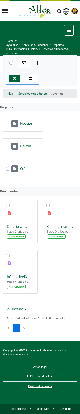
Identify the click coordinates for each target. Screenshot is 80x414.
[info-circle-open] (14, 78)
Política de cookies (40, 386)
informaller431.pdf (20, 277)
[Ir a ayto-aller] (35, 11)
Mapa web (42, 408)
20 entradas (18, 309)
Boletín (25, 146)
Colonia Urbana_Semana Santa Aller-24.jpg (20, 226)
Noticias (26, 123)
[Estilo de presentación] (31, 78)
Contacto (65, 408)
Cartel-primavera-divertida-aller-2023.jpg (60, 226)
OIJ (22, 169)
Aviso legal (40, 367)
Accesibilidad (18, 408)
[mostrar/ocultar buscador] (59, 11)
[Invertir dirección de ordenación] (38, 63)
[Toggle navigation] (5, 11)
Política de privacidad (40, 376)
